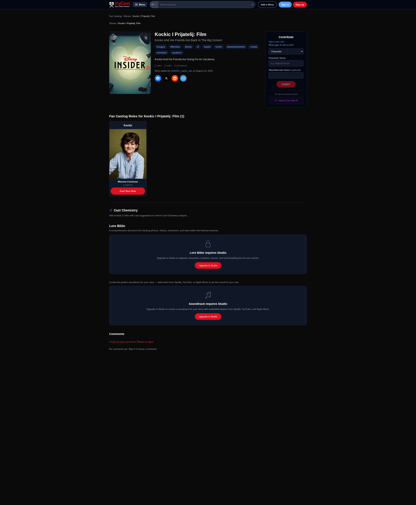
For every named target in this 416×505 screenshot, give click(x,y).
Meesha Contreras (128, 181)
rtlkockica (175, 46)
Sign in (285, 4)
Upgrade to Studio (208, 265)
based (207, 46)
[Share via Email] (183, 78)
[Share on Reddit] (175, 78)
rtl (198, 46)
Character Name (277, 58)
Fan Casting (115, 16)
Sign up (300, 4)
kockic (219, 46)
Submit (286, 84)
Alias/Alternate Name (285, 70)
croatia (253, 46)
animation (162, 52)
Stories (127, 16)
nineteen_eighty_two (181, 70)
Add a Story (267, 4)
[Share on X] (166, 78)
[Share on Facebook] (158, 78)
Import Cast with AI (288, 100)
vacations (177, 52)
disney (188, 46)
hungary (161, 46)
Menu (142, 4)
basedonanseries (236, 46)
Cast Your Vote (128, 191)
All (152, 4)
